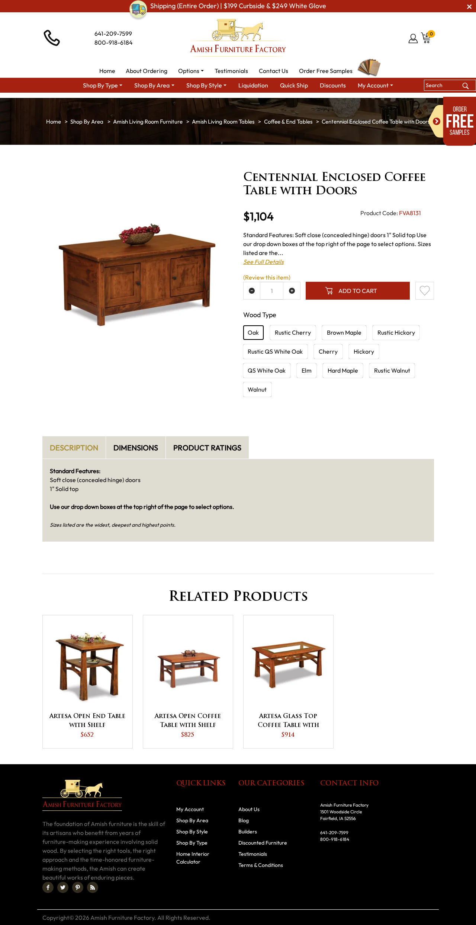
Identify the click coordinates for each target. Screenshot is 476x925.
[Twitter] (62, 887)
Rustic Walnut (392, 370)
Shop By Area (86, 121)
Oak (253, 332)
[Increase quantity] (291, 291)
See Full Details (263, 261)
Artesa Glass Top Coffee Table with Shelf (288, 722)
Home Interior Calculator (192, 858)
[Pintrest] (77, 887)
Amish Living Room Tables (223, 121)
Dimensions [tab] (135, 447)
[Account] (413, 38)
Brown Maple (344, 332)
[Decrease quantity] (252, 291)
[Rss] (92, 887)
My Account (190, 809)
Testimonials (252, 854)
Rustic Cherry (293, 332)
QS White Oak (267, 370)
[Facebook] (48, 887)
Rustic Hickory (396, 332)
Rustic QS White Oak (275, 351)
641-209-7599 (113, 33)
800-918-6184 (113, 42)
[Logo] (238, 38)
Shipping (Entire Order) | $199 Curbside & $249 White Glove (238, 6)
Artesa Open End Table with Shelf (87, 721)
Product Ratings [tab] (207, 447)
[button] (191, 71)
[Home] (53, 121)
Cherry (328, 351)
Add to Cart (357, 290)
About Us (249, 809)
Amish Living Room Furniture (148, 121)
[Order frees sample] (452, 121)
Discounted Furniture (262, 842)
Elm (307, 370)
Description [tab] (74, 447)
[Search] (465, 85)
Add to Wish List (424, 291)
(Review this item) (266, 277)
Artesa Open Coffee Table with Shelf (188, 721)
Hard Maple (343, 370)
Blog (243, 820)
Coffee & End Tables (288, 121)
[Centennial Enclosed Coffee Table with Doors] (137, 269)
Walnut (257, 389)
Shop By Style (192, 831)
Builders (247, 831)
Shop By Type (192, 842)
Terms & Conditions (260, 865)
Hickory (364, 351)
